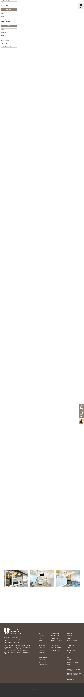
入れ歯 (68, 647)
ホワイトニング (70, 652)
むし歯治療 (69, 635)
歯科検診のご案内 (70, 679)
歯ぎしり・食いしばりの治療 (73, 662)
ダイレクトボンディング (72, 643)
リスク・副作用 (4, 19)
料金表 (2, 13)
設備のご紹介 (3, 32)
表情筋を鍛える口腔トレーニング (73, 667)
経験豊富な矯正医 (54, 638)
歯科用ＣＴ (53, 643)
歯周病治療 (69, 633)
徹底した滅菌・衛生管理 (56, 647)
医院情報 (2, 29)
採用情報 (2, 38)
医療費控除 (3, 16)
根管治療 (69, 638)
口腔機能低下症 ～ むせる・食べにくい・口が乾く (74, 670)
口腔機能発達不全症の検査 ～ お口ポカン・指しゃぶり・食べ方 (74, 674)
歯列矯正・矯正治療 (71, 650)
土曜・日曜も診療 (54, 645)
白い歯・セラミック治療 (72, 640)
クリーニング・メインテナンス (73, 677)
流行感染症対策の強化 (55, 650)
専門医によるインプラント (56, 640)
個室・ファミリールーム (56, 635)
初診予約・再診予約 (5, 40)
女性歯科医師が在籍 (55, 633)
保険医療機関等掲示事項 (6, 46)
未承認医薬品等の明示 (5, 21)
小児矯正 (69, 664)
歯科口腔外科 (70, 659)
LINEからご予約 (4, 43)
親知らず (69, 657)
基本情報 (2, 35)
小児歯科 (69, 655)
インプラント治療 (70, 645)
